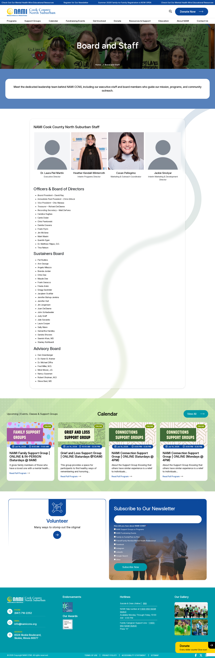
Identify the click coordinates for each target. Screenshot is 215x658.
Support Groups (33, 21)
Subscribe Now (130, 567)
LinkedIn (119, 552)
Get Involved (99, 21)
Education (164, 21)
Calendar (53, 21)
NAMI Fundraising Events (126, 533)
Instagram (120, 548)
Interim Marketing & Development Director (163, 178)
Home (98, 65)
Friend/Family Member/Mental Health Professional (136, 541)
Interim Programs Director (89, 176)
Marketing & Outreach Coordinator (126, 176)
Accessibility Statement (134, 655)
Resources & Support (140, 21)
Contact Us (202, 21)
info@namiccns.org (25, 624)
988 (145, 603)
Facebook (120, 544)
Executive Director (52, 176)
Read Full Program (18, 473)
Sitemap (155, 655)
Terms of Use (90, 655)
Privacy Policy (109, 655)
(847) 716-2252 (23, 613)
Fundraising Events (75, 21)
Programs (12, 21)
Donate (117, 21)
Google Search (122, 556)
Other (118, 560)
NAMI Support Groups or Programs (130, 529)
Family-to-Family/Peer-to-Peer (128, 537)
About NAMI (183, 21)
